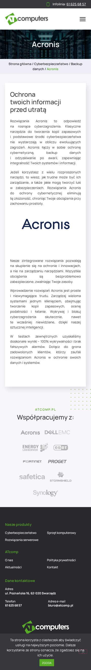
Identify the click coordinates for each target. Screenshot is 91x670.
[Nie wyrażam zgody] (83, 651)
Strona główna (20, 64)
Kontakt (52, 567)
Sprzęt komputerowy (61, 533)
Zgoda (47, 663)
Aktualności (13, 567)
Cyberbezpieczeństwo (51, 64)
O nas (9, 560)
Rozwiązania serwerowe (21, 540)
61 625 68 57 (13, 605)
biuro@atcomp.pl (60, 605)
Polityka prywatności (61, 560)
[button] (82, 19)
